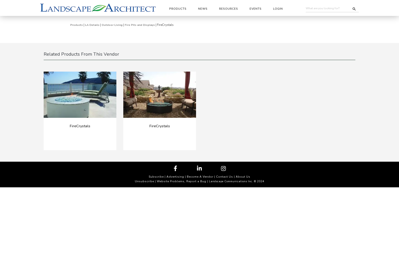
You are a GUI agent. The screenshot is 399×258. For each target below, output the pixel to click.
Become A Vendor (200, 177)
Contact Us (224, 177)
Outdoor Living (112, 25)
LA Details (92, 25)
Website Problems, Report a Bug (181, 181)
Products (76, 25)
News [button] (203, 9)
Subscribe (156, 177)
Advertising (175, 177)
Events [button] (256, 9)
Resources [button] (228, 9)
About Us (243, 177)
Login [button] (278, 9)
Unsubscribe (144, 181)
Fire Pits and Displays (140, 25)
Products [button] (178, 9)
